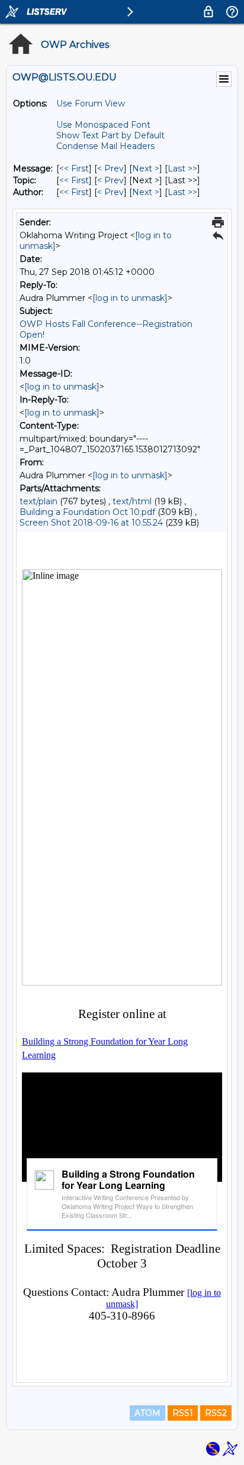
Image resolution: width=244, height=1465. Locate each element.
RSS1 (182, 1413)
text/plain (38, 501)
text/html (132, 501)
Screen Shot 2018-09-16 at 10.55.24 (91, 522)
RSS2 (216, 1413)
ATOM (147, 1413)
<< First (74, 168)
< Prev (110, 168)
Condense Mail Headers (105, 146)
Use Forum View (90, 103)
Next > (145, 168)
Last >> (182, 168)
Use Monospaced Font (103, 124)
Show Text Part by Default (110, 135)
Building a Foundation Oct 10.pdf (87, 512)
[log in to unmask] (130, 298)
